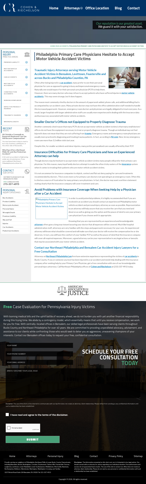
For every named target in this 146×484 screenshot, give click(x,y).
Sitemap (138, 456)
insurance (126, 164)
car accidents (131, 256)
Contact (134, 8)
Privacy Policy (116, 456)
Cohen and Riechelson (101, 266)
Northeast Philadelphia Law (59, 256)
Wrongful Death (9, 212)
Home (53, 8)
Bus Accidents (62, 46)
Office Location (97, 8)
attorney (38, 224)
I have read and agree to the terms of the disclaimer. (39, 415)
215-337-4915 (11, 184)
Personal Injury (8, 209)
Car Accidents (8, 227)
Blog (118, 8)
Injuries (5, 223)
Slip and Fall (7, 220)
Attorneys (72, 8)
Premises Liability (9, 216)
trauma (88, 133)
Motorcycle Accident (11, 205)
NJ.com (114, 137)
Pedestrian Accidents (11, 231)
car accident (66, 82)
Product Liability (9, 201)
